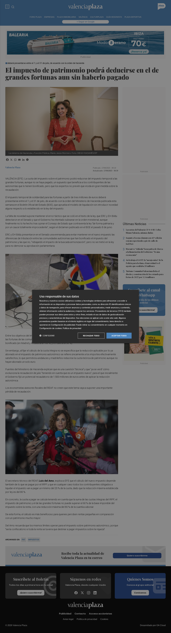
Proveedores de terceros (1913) (109, 311)
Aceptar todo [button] (119, 335)
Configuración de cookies (50, 328)
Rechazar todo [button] (91, 335)
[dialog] (85, 316)
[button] (47, 335)
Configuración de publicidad (63, 325)
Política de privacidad (72, 328)
